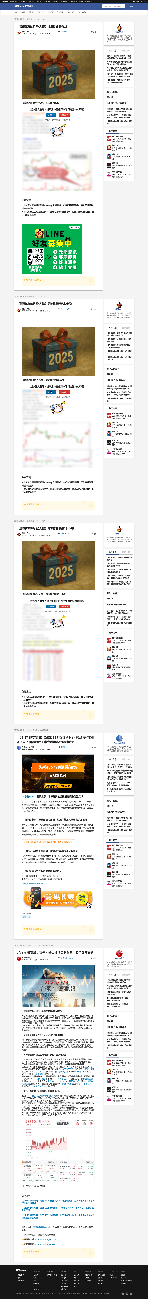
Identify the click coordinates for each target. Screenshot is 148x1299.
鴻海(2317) (49, 1095)
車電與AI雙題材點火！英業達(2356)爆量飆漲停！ (117, 1005)
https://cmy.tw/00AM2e (45, 1239)
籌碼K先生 (30, 19)
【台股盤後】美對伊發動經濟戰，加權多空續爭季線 (119, 346)
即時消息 (64, 747)
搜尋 (124, 6)
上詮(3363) (88, 1083)
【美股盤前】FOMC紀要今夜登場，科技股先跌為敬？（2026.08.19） (118, 81)
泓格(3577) (31, 796)
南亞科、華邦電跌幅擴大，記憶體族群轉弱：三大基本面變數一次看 (119, 57)
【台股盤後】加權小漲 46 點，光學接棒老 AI (119, 559)
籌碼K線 (110, 97)
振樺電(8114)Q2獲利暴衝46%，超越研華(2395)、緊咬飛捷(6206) (119, 110)
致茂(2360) (74, 1081)
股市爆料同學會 (23, 1)
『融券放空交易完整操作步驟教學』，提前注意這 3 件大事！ (118, 981)
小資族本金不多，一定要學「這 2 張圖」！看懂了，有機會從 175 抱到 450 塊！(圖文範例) (119, 116)
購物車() (137, 1)
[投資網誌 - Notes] (25, 6)
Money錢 (82, 12)
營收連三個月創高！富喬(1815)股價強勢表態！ (119, 993)
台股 (16, 12)
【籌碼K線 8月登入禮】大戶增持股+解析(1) (119, 358)
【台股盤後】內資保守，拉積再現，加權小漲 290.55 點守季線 (118, 577)
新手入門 (50, 12)
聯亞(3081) (67, 1083)
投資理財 (31, 1)
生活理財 (60, 12)
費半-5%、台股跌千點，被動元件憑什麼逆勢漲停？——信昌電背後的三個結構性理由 (120, 75)
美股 (23, 12)
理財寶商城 (13, 1)
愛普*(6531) (67, 1069)
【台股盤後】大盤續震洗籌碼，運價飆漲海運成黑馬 (119, 571)
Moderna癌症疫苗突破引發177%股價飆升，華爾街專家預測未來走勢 (120, 772)
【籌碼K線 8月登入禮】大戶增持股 (119, 351)
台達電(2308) (87, 1078)
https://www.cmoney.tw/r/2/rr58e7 (34, 884)
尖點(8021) (52, 1081)
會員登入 (51, 115)
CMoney (4, 1)
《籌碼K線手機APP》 (41, 1227)
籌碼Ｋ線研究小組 (67, 958)
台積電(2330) (39, 1073)
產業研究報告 (44, 730)
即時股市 (39, 1)
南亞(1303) (38, 1071)
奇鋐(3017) (82, 1071)
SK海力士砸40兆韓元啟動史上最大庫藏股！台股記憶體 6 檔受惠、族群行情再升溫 (119, 69)
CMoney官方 (71, 12)
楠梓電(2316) (63, 1078)
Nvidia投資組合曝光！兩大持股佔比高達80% (119, 790)
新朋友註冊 (64, 115)
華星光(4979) (39, 1086)
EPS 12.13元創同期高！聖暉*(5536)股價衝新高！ (118, 999)
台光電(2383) (40, 1078)
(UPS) (52, 1112)
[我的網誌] (130, 6)
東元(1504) (90, 1069)
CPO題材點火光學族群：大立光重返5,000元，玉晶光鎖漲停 (119, 63)
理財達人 (41, 12)
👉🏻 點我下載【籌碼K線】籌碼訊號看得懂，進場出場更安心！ (47, 841)
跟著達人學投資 (19, 19)
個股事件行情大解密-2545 (116, 103)
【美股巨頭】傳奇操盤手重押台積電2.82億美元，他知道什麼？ (119, 778)
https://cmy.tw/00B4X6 (45, 1244)
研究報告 (31, 12)
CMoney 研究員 (32, 730)
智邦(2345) (60, 1071)
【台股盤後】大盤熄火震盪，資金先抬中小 (119, 340)
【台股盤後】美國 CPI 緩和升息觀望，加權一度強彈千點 (119, 334)
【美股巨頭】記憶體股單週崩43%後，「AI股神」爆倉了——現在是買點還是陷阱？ (119, 766)
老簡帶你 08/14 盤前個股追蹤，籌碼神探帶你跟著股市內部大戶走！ (119, 583)
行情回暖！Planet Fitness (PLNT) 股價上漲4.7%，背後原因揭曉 (119, 784)
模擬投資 (55, 1)
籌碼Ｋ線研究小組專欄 (45, 945)
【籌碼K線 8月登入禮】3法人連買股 (119, 122)
